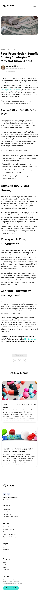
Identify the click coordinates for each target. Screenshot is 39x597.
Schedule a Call (11, 588)
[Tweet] (19, 360)
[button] (34, 5)
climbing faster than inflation (11, 90)
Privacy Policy (6, 499)
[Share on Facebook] (24, 360)
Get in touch (30, 339)
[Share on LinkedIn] (14, 360)
